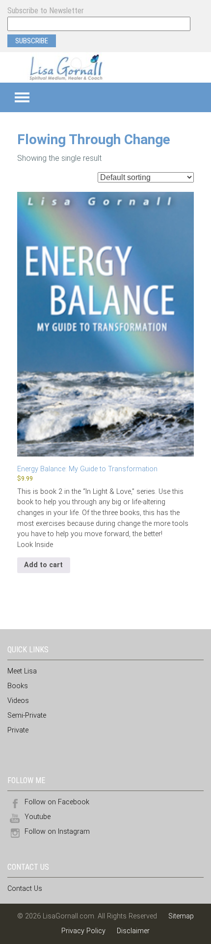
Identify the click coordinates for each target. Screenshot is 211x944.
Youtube (38, 817)
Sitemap (181, 916)
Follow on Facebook (57, 802)
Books (17, 686)
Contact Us (24, 888)
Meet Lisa (22, 671)
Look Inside (35, 545)
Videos (18, 701)
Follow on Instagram (57, 831)
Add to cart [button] (43, 565)
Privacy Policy (83, 931)
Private (17, 730)
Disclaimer (133, 931)
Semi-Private (26, 715)
